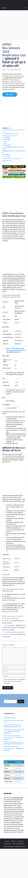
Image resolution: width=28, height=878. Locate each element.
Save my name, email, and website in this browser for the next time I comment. (15, 681)
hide (9, 128)
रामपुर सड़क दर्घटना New (10, 718)
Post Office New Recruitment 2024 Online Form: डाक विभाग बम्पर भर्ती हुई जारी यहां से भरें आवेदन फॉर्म (13, 634)
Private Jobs (19, 616)
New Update (8, 616)
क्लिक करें (17, 558)
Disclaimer (20, 841)
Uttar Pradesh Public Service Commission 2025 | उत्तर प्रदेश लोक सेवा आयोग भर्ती (13, 737)
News (13, 616)
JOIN (10, 94)
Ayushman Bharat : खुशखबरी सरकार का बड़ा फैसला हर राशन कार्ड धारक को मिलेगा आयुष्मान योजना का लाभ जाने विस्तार (13, 627)
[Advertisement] (14, 26)
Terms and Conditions (18, 843)
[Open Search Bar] (26, 7)
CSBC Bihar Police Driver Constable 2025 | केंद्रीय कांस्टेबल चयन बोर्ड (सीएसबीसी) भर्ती (14, 731)
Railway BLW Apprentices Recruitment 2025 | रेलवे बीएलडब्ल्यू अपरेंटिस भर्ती (13, 748)
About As (7, 841)
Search (6, 699)
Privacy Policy (7, 843)
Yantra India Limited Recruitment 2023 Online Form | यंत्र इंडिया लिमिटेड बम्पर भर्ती (16, 350)
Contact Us (14, 841)
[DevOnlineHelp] (14, 2)
